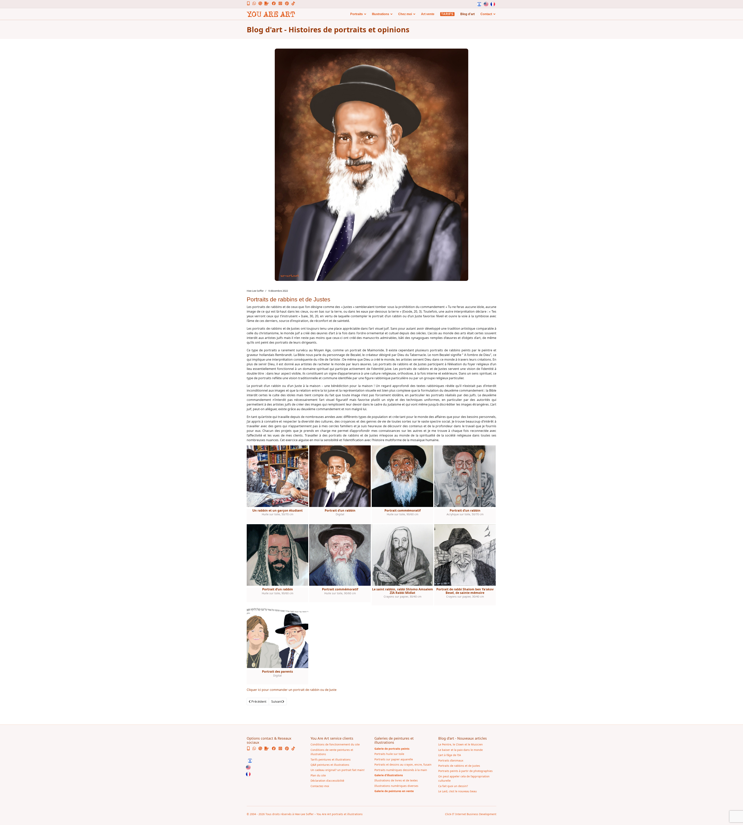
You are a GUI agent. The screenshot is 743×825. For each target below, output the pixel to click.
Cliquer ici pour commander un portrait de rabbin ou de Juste (291, 690)
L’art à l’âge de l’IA (449, 755)
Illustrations (380, 14)
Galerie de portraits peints (391, 748)
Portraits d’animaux (450, 760)
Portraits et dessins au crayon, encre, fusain (402, 764)
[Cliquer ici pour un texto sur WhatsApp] (256, 4)
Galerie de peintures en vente (394, 791)
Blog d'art (467, 14)
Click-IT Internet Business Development (470, 814)
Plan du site (318, 775)
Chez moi (405, 14)
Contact (486, 14)
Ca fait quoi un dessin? (453, 786)
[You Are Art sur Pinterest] (288, 4)
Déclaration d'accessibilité (327, 780)
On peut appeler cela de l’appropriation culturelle (464, 778)
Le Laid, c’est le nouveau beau (457, 791)
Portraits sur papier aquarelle (393, 759)
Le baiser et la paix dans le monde (460, 750)
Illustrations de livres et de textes (396, 780)
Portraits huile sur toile (389, 754)
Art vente (427, 14)
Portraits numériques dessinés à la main (400, 770)
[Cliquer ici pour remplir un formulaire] (268, 4)
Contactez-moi (320, 786)
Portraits (356, 14)
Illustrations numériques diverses (396, 786)
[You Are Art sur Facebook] (275, 4)
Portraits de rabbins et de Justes (459, 766)
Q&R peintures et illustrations (330, 765)
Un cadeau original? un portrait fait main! (338, 770)
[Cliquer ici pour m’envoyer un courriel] (262, 4)
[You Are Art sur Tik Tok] (293, 4)
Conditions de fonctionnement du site (335, 744)
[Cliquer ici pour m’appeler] (250, 4)
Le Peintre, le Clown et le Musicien (460, 744)
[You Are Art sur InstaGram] (282, 4)
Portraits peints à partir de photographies (465, 771)
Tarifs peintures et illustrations (331, 759)
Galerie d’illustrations (388, 775)
